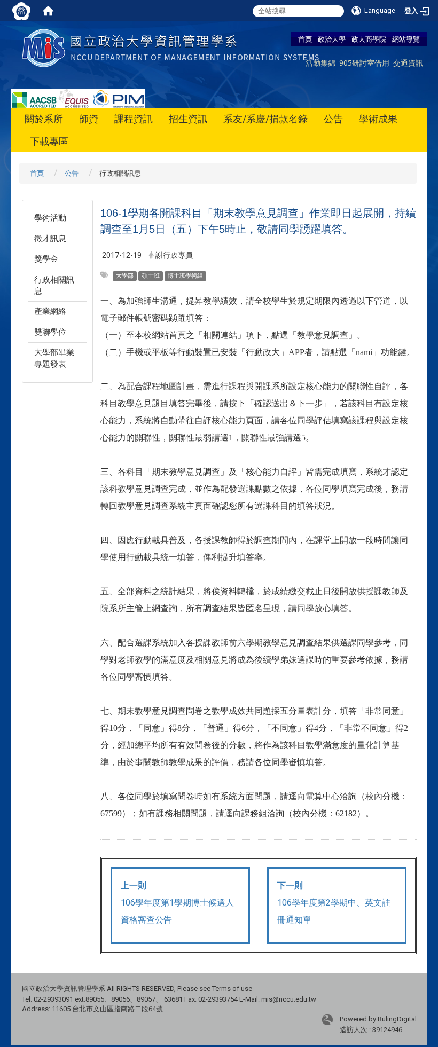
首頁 (305, 39)
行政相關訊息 (54, 285)
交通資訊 (408, 63)
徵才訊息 (50, 238)
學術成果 (378, 118)
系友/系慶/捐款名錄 (265, 118)
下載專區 (49, 141)
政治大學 (332, 39)
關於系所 (44, 118)
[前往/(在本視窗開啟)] (173, 47)
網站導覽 (406, 39)
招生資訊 (188, 118)
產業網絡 (50, 311)
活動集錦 (320, 63)
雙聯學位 (50, 332)
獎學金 (46, 259)
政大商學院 (368, 39)
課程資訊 (133, 118)
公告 (333, 118)
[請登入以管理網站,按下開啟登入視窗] (21, 10)
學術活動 (50, 218)
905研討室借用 (364, 63)
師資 (88, 118)
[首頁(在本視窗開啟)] (48, 10)
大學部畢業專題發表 (54, 358)
